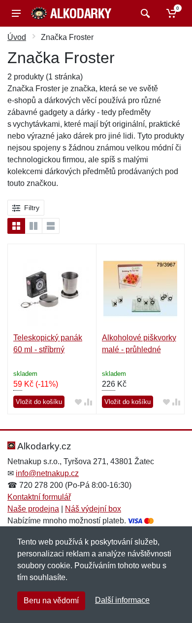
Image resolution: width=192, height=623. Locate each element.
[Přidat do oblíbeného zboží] (78, 402)
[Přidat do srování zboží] (88, 402)
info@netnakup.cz (47, 473)
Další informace (122, 600)
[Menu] (16, 13)
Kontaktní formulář (39, 497)
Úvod (16, 37)
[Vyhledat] (144, 13)
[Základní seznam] (16, 226)
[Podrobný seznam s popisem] (51, 226)
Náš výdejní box (93, 509)
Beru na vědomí (51, 600)
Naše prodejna (33, 509)
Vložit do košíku (39, 401)
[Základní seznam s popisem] (33, 226)
